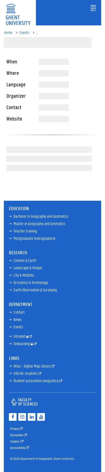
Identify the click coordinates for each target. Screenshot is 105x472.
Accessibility (18, 447)
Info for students (26, 373)
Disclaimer (17, 435)
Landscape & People (28, 267)
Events (24, 32)
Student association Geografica (36, 380)
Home (8, 32)
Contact (19, 312)
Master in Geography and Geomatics (39, 223)
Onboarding (22, 343)
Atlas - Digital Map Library (32, 365)
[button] (93, 7)
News (18, 319)
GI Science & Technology (31, 282)
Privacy (15, 428)
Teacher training (25, 230)
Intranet (20, 336)
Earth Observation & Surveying (35, 289)
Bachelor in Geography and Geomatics (41, 216)
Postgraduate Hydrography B (34, 238)
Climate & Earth (25, 260)
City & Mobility (24, 275)
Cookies (15, 441)
